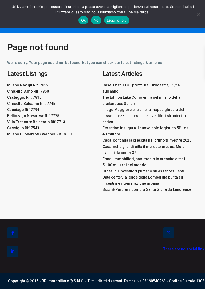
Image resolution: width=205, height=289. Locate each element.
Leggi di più (117, 20)
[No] (198, 14)
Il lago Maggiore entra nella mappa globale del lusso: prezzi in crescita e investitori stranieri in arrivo (144, 116)
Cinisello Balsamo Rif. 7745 (31, 103)
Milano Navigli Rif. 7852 (27, 85)
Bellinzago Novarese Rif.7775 (33, 116)
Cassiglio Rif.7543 (23, 128)
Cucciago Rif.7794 (23, 110)
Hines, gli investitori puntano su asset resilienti (143, 171)
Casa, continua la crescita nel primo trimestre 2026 (146, 140)
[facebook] (12, 232)
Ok (83, 20)
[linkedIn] (12, 251)
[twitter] (168, 232)
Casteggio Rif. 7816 (24, 97)
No (96, 20)
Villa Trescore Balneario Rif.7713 (36, 122)
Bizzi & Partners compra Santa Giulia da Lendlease (146, 189)
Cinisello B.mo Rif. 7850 (28, 91)
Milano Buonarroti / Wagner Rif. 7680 (39, 134)
